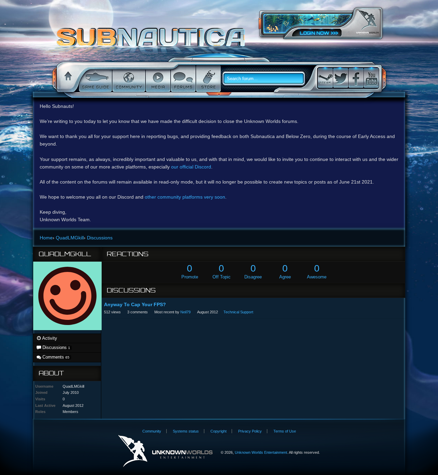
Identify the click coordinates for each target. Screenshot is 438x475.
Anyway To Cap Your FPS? (135, 304)
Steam (325, 78)
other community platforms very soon (185, 197)
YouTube (371, 78)
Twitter (340, 78)
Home (67, 78)
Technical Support (238, 312)
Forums (182, 78)
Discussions (55, 347)
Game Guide (94, 78)
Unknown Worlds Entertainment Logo (165, 451)
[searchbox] (266, 79)
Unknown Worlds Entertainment (367, 22)
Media (157, 78)
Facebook (355, 78)
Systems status (186, 431)
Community (128, 78)
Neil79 (185, 312)
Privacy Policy (250, 431)
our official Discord (191, 167)
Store (207, 78)
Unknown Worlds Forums (152, 40)
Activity (49, 338)
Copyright (218, 431)
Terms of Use (284, 431)
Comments (55, 357)
